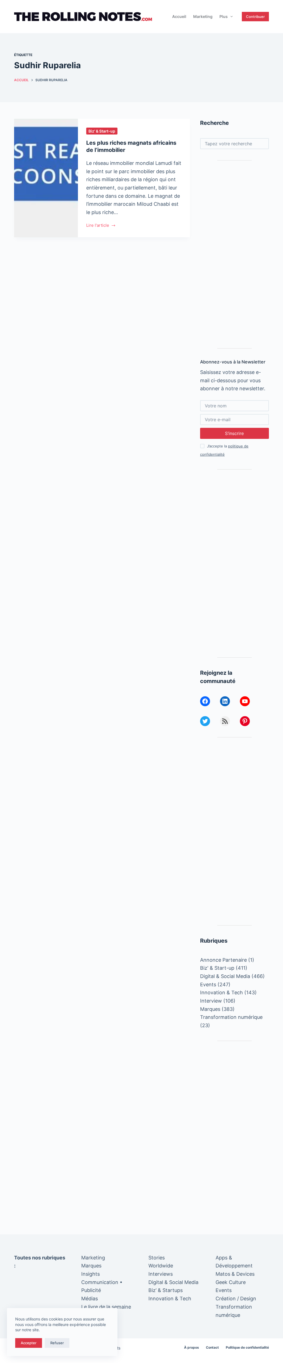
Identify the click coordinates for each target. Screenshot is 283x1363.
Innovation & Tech (221, 992)
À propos (191, 1347)
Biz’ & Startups (165, 1290)
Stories (156, 1258)
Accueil (179, 16)
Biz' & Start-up (101, 131)
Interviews (160, 1274)
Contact (212, 1347)
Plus (223, 16)
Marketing (203, 16)
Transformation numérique (231, 1017)
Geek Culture (231, 1282)
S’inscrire (234, 433)
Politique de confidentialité (247, 1347)
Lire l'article (97, 226)
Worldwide (160, 1266)
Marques (210, 1009)
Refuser (57, 1343)
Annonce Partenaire (223, 960)
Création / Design (236, 1298)
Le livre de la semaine (106, 1307)
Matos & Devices (235, 1274)
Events (208, 984)
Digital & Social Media (225, 976)
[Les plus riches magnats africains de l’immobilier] (46, 178)
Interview (211, 1001)
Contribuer (255, 16)
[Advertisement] (234, 254)
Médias (89, 1298)
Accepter (28, 1343)
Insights (90, 1274)
